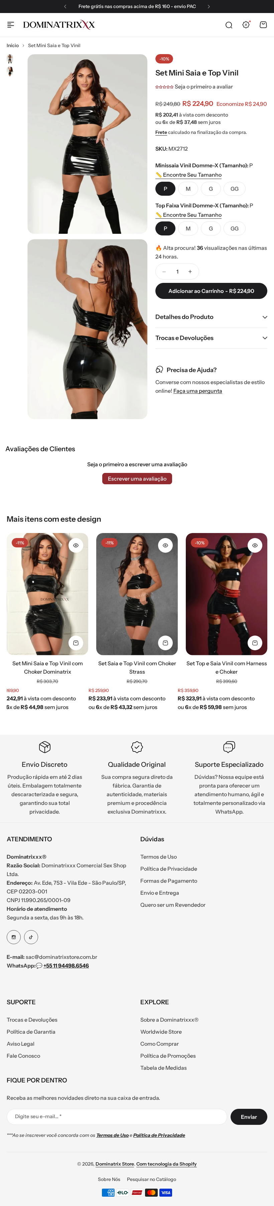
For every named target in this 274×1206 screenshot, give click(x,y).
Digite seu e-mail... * (38, 1116)
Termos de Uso (158, 856)
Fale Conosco (23, 1055)
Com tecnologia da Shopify (166, 1164)
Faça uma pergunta (197, 391)
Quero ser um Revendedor (173, 904)
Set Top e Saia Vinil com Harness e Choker (226, 667)
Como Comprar (159, 1043)
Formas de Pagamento (168, 880)
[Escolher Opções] (75, 545)
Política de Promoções (168, 1055)
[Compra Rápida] (75, 643)
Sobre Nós (109, 1179)
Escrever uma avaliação (137, 478)
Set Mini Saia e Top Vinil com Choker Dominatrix (47, 667)
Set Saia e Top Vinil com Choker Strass (137, 667)
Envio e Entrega (159, 892)
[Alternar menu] (10, 24)
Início (13, 45)
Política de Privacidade (168, 868)
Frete (161, 132)
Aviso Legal (20, 1043)
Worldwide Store (161, 1031)
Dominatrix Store (115, 1164)
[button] (65, 7)
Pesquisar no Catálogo (151, 1179)
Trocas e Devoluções (32, 1019)
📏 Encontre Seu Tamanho (188, 174)
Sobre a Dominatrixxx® (169, 1019)
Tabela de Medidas (163, 1067)
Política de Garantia (31, 1031)
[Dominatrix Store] (59, 25)
